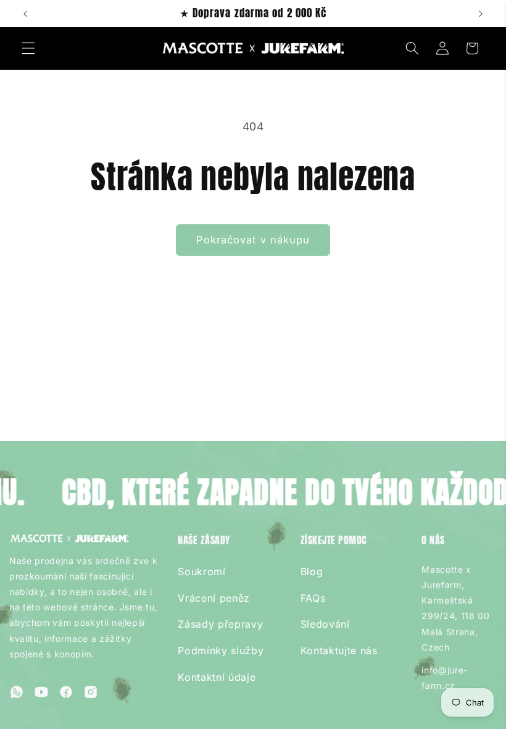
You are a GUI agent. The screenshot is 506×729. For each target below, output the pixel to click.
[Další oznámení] (480, 13)
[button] (28, 48)
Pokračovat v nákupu (253, 240)
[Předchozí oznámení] (25, 13)
